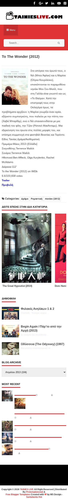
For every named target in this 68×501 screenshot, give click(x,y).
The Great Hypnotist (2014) (17, 286)
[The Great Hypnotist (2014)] (28, 248)
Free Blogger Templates (18, 494)
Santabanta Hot (34, 497)
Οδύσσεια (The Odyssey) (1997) (42, 344)
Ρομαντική (36, 199)
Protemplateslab (34, 492)
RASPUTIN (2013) (25, 392)
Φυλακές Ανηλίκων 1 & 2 (37, 308)
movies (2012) (52, 199)
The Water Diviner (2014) (31, 445)
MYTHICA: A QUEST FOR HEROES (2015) (39, 410)
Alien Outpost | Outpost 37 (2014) (38, 434)
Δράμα (24, 199)
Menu (12, 30)
